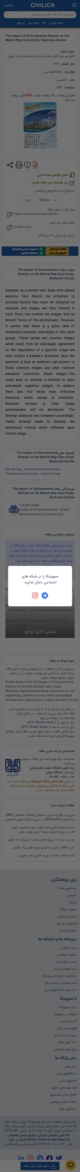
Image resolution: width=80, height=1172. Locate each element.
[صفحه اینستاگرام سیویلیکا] (35, 595)
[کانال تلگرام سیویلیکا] (44, 595)
